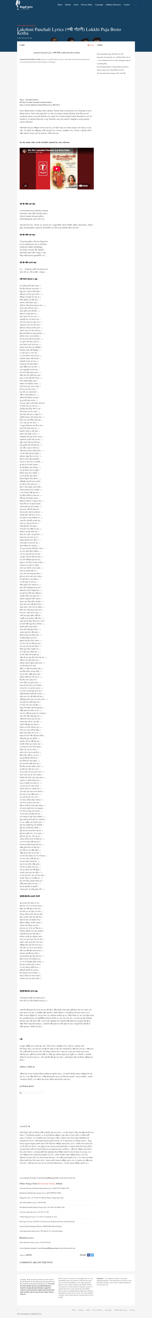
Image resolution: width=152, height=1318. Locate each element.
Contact (127, 4)
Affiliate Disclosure (113, 4)
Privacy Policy (86, 4)
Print (92, 45)
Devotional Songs (25, 38)
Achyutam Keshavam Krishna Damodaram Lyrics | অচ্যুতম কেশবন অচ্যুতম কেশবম (44, 1188)
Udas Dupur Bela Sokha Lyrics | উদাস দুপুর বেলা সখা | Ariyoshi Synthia (41, 1231)
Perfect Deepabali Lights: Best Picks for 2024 (110, 54)
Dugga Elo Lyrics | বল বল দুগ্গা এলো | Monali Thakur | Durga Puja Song (41, 1198)
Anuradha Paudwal (26, 25)
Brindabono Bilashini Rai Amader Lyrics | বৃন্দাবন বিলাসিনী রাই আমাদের (40, 1193)
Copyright (99, 4)
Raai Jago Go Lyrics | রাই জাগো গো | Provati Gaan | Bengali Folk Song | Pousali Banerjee (47, 1221)
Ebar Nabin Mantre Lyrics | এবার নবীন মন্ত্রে (33, 1202)
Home (60, 4)
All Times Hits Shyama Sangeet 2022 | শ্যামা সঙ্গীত (111, 73)
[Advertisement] (57, 80)
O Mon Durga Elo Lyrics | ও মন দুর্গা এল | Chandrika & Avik (38, 1217)
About (76, 4)
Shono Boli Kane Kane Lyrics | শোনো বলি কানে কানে (35, 1242)
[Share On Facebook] (88, 1255)
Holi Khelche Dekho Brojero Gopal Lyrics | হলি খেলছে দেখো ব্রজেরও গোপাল (42, 1207)
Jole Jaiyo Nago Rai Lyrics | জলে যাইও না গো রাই (34, 1212)
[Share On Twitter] (92, 1255)
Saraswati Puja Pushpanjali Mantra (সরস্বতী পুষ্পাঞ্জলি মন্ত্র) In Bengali (41, 1226)
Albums (68, 4)
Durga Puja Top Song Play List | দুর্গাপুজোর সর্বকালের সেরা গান (113, 57)
